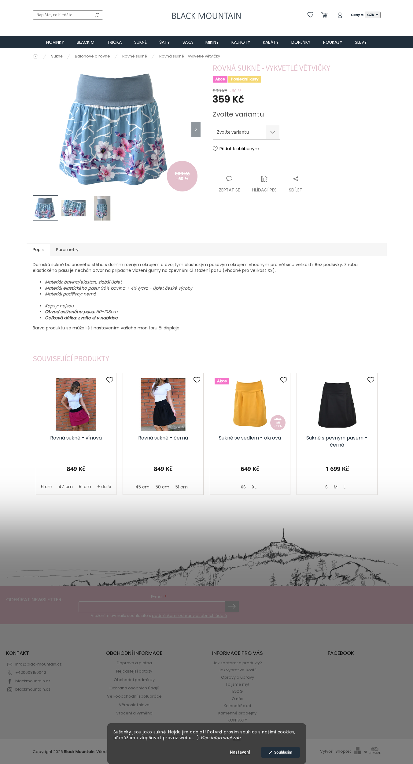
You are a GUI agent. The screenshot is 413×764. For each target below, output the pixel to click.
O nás (237, 698)
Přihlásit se (232, 606)
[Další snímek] (196, 129)
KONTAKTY (237, 720)
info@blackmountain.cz (38, 664)
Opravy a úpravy (237, 677)
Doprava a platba (134, 663)
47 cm (65, 487)
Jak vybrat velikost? (237, 670)
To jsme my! (237, 684)
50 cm (162, 487)
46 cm (45, 487)
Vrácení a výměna (134, 713)
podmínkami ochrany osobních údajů (189, 615)
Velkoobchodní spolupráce (134, 696)
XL (254, 487)
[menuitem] (55, 42)
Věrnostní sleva (134, 704)
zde (237, 738)
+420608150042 (30, 672)
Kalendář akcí (237, 705)
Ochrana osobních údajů (134, 688)
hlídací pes (264, 190)
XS (243, 487)
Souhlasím (283, 752)
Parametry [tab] (67, 250)
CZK (371, 14)
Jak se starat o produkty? (237, 663)
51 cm (85, 487)
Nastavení (240, 752)
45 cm (142, 487)
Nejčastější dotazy (134, 671)
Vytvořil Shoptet (335, 751)
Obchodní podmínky (134, 679)
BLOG (237, 691)
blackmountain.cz (32, 681)
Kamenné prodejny (237, 713)
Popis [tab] (38, 250)
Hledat (97, 15)
